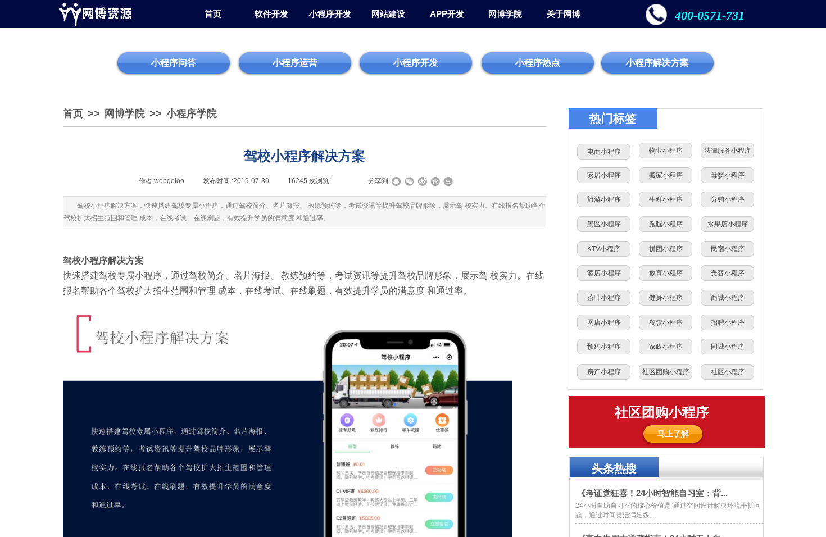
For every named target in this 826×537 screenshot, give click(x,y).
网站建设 (388, 14)
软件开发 (271, 14)
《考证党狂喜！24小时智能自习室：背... (652, 493)
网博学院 (505, 14)
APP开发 (447, 14)
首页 (213, 14)
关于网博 (563, 14)
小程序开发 (330, 14)
